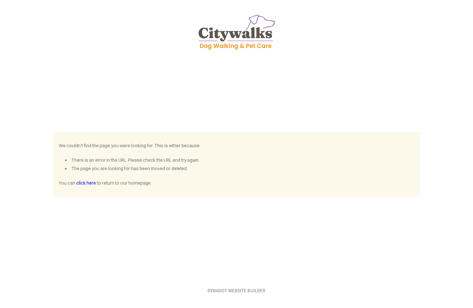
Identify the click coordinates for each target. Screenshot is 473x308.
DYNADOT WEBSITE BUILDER (236, 290)
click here (86, 183)
